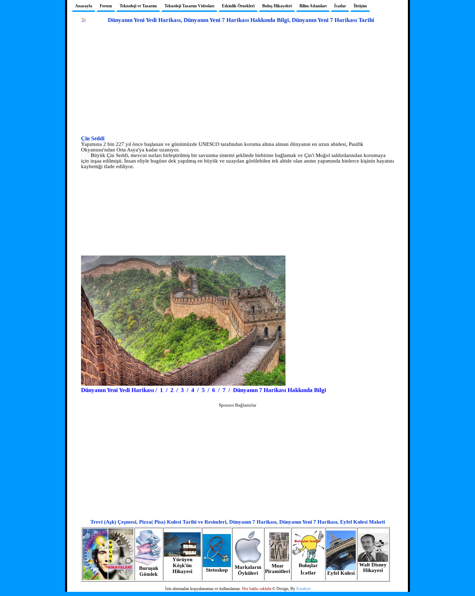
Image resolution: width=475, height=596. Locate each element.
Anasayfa (83, 5)
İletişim (360, 5)
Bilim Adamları (313, 5)
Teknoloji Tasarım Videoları (189, 5)
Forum (106, 5)
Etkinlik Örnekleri (238, 5)
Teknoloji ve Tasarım (138, 5)
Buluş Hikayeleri (277, 5)
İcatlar (340, 5)
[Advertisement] (237, 85)
